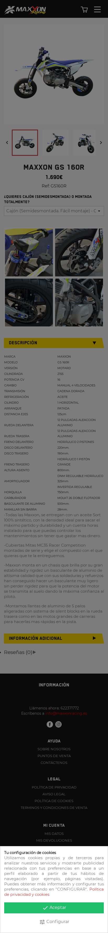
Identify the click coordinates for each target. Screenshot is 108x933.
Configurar (54, 922)
